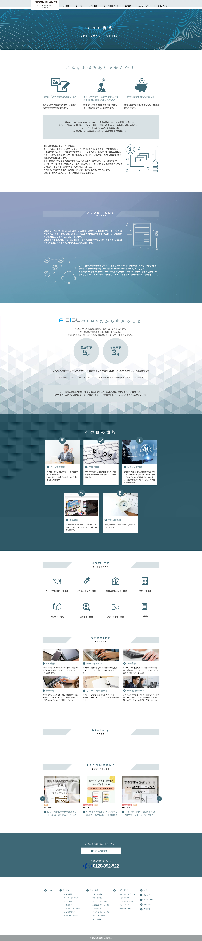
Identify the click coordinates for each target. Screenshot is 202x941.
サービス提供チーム (111, 6)
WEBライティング (72, 898)
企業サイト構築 (97, 894)
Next (159, 798)
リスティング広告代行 (73, 908)
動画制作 (69, 905)
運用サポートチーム (125, 908)
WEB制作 (69, 894)
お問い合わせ (163, 6)
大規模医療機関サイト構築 (100, 905)
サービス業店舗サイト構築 (100, 912)
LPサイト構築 (96, 919)
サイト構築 (93, 6)
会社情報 (65, 6)
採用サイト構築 (97, 908)
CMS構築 (69, 901)
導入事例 (128, 6)
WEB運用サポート (72, 912)
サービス (79, 6)
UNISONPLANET (102, 938)
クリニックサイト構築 (99, 901)
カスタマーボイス (144, 6)
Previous (42, 798)
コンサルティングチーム (127, 894)
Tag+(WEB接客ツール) (73, 916)
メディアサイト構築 (98, 916)
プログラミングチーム (126, 901)
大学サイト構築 (97, 898)
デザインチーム (124, 905)
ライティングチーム (125, 898)
